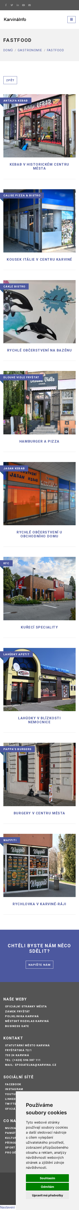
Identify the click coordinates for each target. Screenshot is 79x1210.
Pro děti (12, 1152)
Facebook (13, 1084)
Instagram (14, 1089)
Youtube (12, 1094)
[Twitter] (11, 5)
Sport (10, 1147)
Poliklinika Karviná (22, 1016)
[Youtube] (23, 5)
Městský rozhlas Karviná (27, 1021)
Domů (8, 50)
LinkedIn (12, 1099)
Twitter (11, 1103)
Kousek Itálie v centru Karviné (39, 259)
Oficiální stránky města (26, 1006)
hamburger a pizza (39, 441)
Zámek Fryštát (17, 1011)
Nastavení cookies (13, 1207)
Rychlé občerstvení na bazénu (39, 350)
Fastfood (55, 50)
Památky (12, 1132)
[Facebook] (5, 5)
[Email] (29, 5)
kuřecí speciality (39, 627)
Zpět (10, 80)
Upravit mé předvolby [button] (47, 1195)
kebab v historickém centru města (39, 166)
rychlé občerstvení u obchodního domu (39, 534)
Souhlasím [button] (47, 1178)
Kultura (12, 1137)
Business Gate (17, 1026)
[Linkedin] (17, 5)
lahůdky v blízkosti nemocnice (39, 720)
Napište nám (39, 964)
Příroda (12, 1142)
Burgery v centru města (39, 813)
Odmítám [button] (47, 1186)
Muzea (10, 1128)
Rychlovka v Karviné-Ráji (39, 904)
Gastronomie (30, 50)
